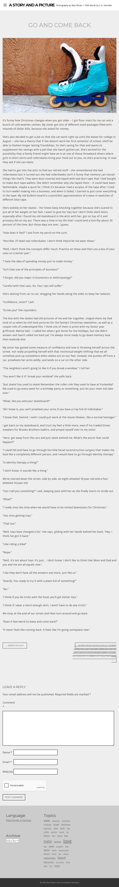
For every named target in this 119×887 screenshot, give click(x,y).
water (47, 820)
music (57, 865)
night (48, 841)
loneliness (66, 821)
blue (66, 835)
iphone (47, 835)
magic (56, 828)
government (64, 850)
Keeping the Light (15, 645)
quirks (54, 850)
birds (62, 828)
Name (7, 752)
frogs (45, 846)
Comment (8, 704)
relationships (50, 858)
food (68, 862)
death (51, 846)
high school (49, 862)
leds (59, 854)
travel (54, 854)
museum (59, 846)
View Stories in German (18, 820)
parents (57, 841)
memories (65, 824)
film (53, 836)
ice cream (60, 862)
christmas (47, 824)
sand (45, 866)
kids (66, 846)
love (67, 841)
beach (62, 858)
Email (7, 762)
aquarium (56, 821)
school (66, 854)
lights (47, 849)
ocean (56, 824)
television (47, 828)
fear (68, 828)
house (61, 832)
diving (59, 836)
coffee (46, 832)
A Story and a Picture (32, 5)
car (67, 832)
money (47, 853)
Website (8, 771)
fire (50, 866)
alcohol (54, 832)
